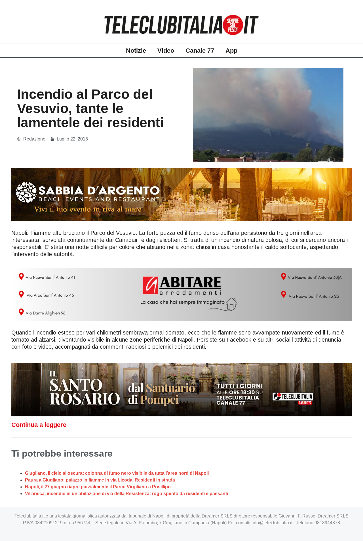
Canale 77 (199, 50)
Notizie (136, 50)
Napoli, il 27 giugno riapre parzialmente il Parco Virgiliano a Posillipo (98, 486)
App (231, 50)
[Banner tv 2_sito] (181, 389)
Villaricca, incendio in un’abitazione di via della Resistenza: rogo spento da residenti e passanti (126, 493)
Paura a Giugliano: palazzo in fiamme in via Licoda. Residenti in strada (100, 480)
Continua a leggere (38, 424)
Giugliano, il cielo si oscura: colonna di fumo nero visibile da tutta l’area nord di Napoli (117, 473)
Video (165, 50)
